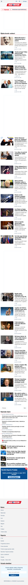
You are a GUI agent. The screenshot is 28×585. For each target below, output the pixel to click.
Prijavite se (13, 575)
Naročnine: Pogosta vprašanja (7, 551)
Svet (2, 518)
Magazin (11, 429)
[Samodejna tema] (16, 1)
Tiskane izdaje (4, 531)
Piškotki (2, 557)
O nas (2, 538)
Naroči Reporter (15, 477)
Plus (2, 526)
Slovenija (11, 419)
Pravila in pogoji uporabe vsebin (7, 549)
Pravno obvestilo (4, 546)
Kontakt (2, 541)
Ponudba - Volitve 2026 (6, 560)
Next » (25, 408)
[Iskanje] (19, 1)
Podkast (2, 529)
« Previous (4, 408)
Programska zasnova (5, 543)
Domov (2, 510)
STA (16, 47)
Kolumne (2, 521)
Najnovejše (3, 512)
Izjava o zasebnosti (5, 554)
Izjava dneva (12, 414)
